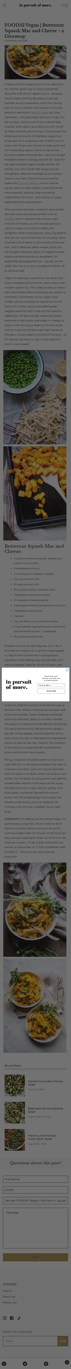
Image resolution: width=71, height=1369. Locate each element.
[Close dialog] (67, 669)
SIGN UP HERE (51, 691)
